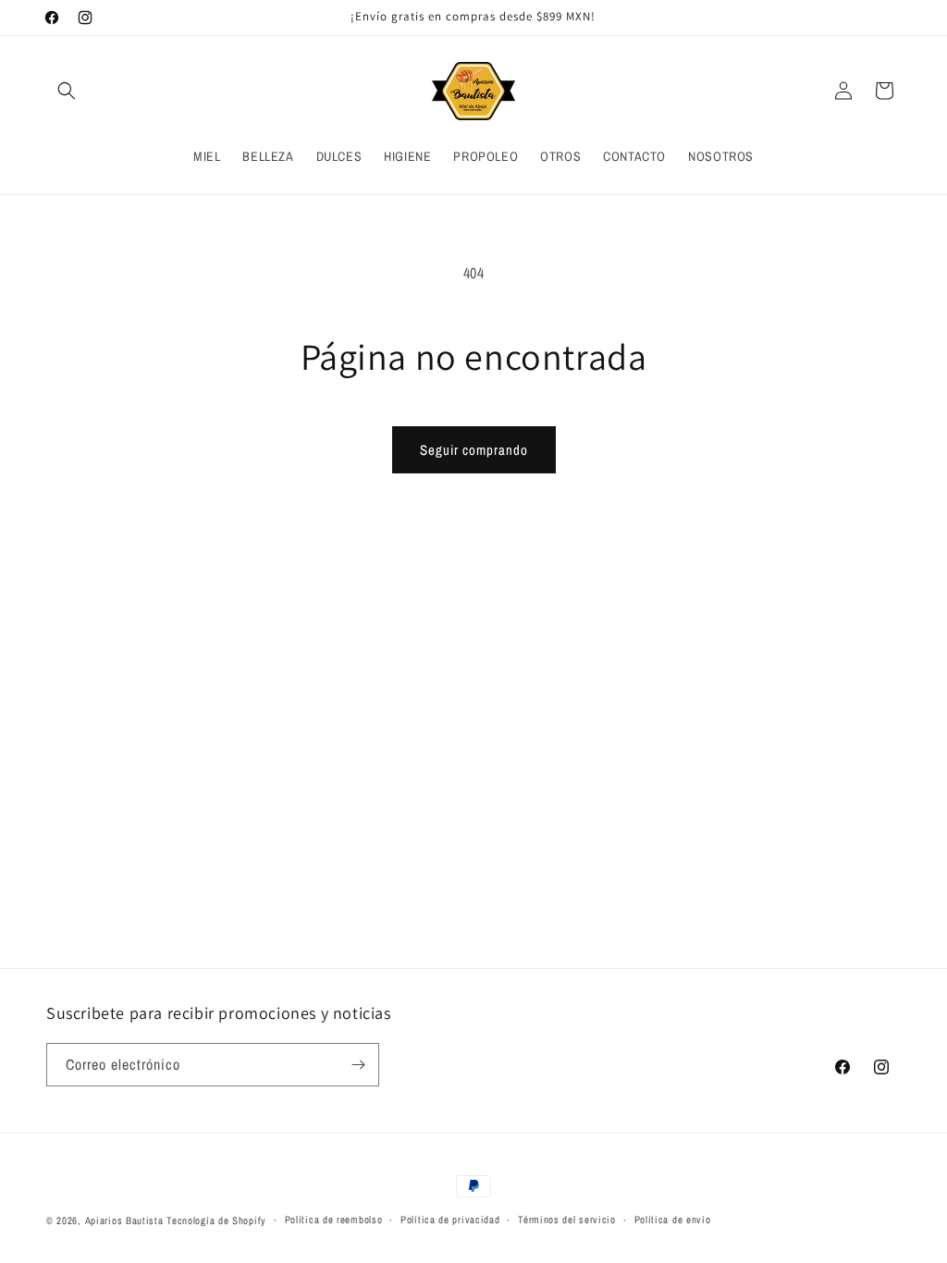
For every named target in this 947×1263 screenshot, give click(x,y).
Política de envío (672, 1219)
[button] (66, 90)
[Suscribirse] (358, 1064)
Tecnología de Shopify (216, 1220)
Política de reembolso (334, 1219)
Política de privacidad (449, 1219)
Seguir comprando (474, 450)
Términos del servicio (567, 1219)
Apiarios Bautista (124, 1220)
